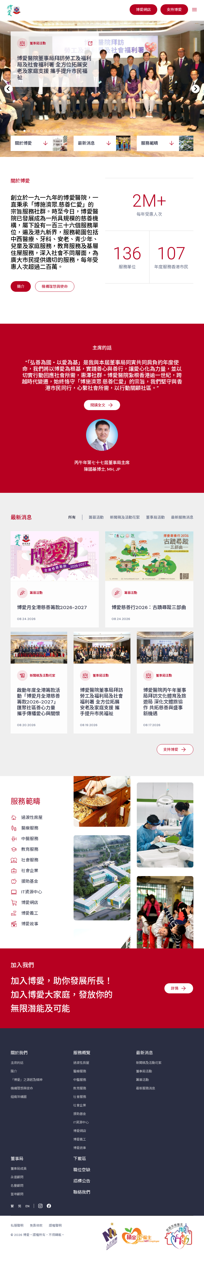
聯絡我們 (81, 1192)
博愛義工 (29, 913)
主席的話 (17, 1063)
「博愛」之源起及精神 (26, 1080)
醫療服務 (29, 828)
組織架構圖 (19, 1097)
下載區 (79, 1158)
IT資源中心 (31, 892)
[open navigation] (194, 9)
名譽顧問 (17, 1186)
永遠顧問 (17, 1177)
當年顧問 (17, 1194)
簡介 (14, 1071)
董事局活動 (155, 517)
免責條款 (36, 1225)
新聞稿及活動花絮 (125, 517)
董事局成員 (19, 1169)
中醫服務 (29, 839)
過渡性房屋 (31, 817)
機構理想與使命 (22, 1088)
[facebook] (49, 1206)
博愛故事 (29, 924)
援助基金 (29, 881)
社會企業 (29, 870)
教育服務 (29, 849)
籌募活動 (96, 517)
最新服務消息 (182, 517)
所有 (72, 517)
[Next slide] (195, 89)
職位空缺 (81, 1170)
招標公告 (81, 1181)
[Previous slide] (8, 89)
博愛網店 (29, 902)
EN (27, 1206)
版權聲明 (55, 1225)
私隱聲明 (17, 1225)
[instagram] (40, 1206)
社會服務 (29, 860)
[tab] (12, 131)
